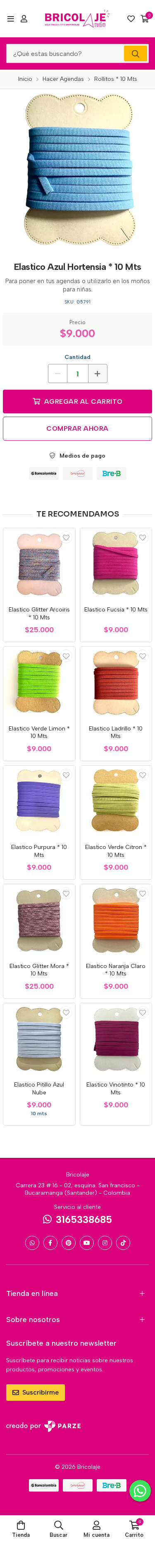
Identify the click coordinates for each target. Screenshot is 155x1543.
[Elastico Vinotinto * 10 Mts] (116, 1039)
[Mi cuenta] (24, 18)
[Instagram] (105, 1243)
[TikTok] (123, 1243)
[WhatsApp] (32, 1243)
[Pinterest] (69, 1243)
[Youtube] (87, 1243)
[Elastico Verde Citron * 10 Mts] (116, 802)
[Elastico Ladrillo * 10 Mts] (116, 683)
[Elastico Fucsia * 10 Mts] (116, 564)
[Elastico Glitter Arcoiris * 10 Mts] (39, 564)
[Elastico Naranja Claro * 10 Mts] (116, 920)
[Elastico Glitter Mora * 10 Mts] (39, 920)
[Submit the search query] (135, 53)
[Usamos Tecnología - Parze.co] (43, 1426)
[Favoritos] (131, 18)
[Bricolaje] (77, 18)
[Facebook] (50, 1243)
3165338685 (84, 1219)
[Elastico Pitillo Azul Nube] (39, 1039)
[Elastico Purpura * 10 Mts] (39, 802)
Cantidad (77, 357)
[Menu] (10, 18)
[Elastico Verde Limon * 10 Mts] (39, 683)
